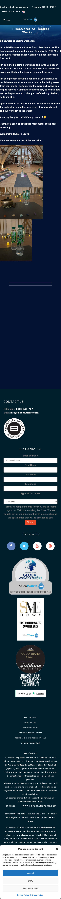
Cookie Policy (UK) (30, 743)
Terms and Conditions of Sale (30, 738)
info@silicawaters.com (17, 7)
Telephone (30, 484)
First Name (30, 465)
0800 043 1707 (49, 7)
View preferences (30, 888)
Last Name (30, 474)
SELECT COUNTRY (10, 11)
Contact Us (30, 723)
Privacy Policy (36, 895)
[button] (56, 849)
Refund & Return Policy (30, 733)
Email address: (30, 455)
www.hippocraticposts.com (39, 806)
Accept (30, 873)
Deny (30, 881)
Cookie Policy (23, 895)
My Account (30, 717)
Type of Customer (30, 493)
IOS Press (10, 806)
